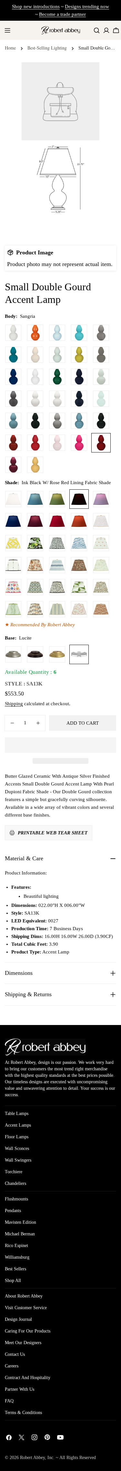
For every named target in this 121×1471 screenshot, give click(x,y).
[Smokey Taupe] (101, 332)
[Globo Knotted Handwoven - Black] (13, 565)
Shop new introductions (36, 6)
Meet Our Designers (23, 1342)
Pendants (13, 1210)
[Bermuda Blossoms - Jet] (35, 543)
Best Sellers (15, 1268)
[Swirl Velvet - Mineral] (79, 543)
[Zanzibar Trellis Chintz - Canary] (13, 543)
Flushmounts (16, 1199)
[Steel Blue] (79, 420)
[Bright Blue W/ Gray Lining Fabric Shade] (35, 499)
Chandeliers (15, 1183)
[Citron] (79, 354)
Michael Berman (20, 1233)
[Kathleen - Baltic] (57, 609)
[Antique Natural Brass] (57, 654)
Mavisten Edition (20, 1222)
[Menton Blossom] (13, 587)
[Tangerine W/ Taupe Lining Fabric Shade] (79, 521)
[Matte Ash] (13, 398)
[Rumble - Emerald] (13, 609)
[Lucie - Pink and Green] (101, 543)
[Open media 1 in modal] (86, 153)
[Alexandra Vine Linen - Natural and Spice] (35, 565)
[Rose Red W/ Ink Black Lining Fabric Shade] (57, 521)
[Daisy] (35, 376)
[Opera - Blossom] (79, 609)
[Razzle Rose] (79, 442)
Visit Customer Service (26, 1307)
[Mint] (101, 398)
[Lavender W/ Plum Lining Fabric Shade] (101, 499)
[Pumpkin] (35, 332)
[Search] (97, 30)
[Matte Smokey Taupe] (57, 420)
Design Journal (18, 1319)
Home (10, 48)
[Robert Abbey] (60, 30)
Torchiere (13, 1171)
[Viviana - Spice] (79, 565)
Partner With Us (19, 1389)
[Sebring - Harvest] (101, 587)
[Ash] (101, 354)
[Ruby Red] (35, 442)
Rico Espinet (16, 1245)
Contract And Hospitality (27, 1377)
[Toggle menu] (7, 30)
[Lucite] (79, 654)
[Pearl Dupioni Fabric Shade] (13, 499)
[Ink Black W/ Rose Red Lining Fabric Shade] (79, 499)
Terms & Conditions (23, 1412)
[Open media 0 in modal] (86, 75)
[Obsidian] (101, 420)
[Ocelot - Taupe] (57, 587)
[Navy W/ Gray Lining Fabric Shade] (13, 521)
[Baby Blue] (57, 332)
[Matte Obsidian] (35, 420)
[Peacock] (13, 354)
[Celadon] (57, 354)
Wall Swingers (18, 1160)
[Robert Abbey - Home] (45, 1047)
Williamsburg (17, 1257)
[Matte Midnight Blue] (79, 398)
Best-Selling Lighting (47, 48)
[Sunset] (35, 464)
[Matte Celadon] (101, 376)
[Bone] (35, 354)
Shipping (14, 703)
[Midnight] (79, 376)
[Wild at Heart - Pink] (101, 521)
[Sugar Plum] (13, 464)
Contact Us (15, 1354)
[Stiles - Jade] (79, 587)
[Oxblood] (13, 442)
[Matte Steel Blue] (13, 420)
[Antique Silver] (13, 654)
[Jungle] (57, 376)
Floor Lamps (16, 1136)
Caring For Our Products (27, 1331)
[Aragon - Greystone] (35, 609)
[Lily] (13, 332)
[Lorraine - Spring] (101, 565)
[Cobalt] (13, 376)
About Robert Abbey (24, 1296)
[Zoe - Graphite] (57, 543)
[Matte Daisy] (35, 398)
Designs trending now (87, 6)
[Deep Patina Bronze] (35, 654)
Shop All (13, 1280)
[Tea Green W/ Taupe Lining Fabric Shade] (57, 499)
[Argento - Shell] (101, 609)
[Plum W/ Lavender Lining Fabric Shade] (35, 521)
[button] (60, 745)
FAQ (9, 1401)
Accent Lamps (18, 1125)
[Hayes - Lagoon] (57, 565)
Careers (11, 1366)
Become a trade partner (62, 14)
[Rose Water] (57, 442)
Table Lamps (16, 1113)
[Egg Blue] (79, 332)
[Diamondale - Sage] (35, 587)
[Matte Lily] (57, 398)
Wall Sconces (17, 1148)
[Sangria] (101, 442)
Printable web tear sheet (52, 832)
